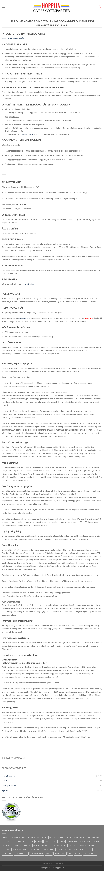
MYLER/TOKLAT (36, 850)
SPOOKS (49, 854)
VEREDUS (78, 854)
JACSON (36, 846)
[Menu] (3, 7)
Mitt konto (59, 864)
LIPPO (91, 846)
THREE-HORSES (60, 854)
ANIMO (5, 837)
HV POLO (18, 846)
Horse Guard (85, 842)
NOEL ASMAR (49, 850)
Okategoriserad (9, 785)
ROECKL (89, 850)
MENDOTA (7, 850)
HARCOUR (48, 842)
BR (38, 837)
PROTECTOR (78, 850)
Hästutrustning (8, 776)
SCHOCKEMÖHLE (21, 854)
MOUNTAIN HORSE (20, 850)
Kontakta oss (46, 864)
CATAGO (52, 837)
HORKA (62, 842)
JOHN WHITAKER (48, 846)
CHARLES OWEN (64, 837)
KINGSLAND (61, 846)
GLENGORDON (18, 842)
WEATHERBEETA (90, 854)
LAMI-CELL (83, 846)
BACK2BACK (15, 837)
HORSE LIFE (96, 842)
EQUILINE (96, 837)
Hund (4, 780)
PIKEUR (59, 850)
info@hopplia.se (26, 134)
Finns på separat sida (13, 38)
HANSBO (38, 842)
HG (55, 842)
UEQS (70, 854)
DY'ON (75, 837)
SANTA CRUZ (7, 854)
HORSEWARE (7, 846)
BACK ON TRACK (28, 837)
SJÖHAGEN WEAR (36, 854)
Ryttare (5, 790)
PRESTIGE (67, 850)
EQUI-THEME (85, 837)
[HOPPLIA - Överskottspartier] (52, 7)
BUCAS (44, 837)
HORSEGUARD (72, 842)
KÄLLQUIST (72, 846)
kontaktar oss (24, 318)
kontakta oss (30, 284)
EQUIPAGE (7, 842)
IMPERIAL (27, 846)
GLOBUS (30, 842)
